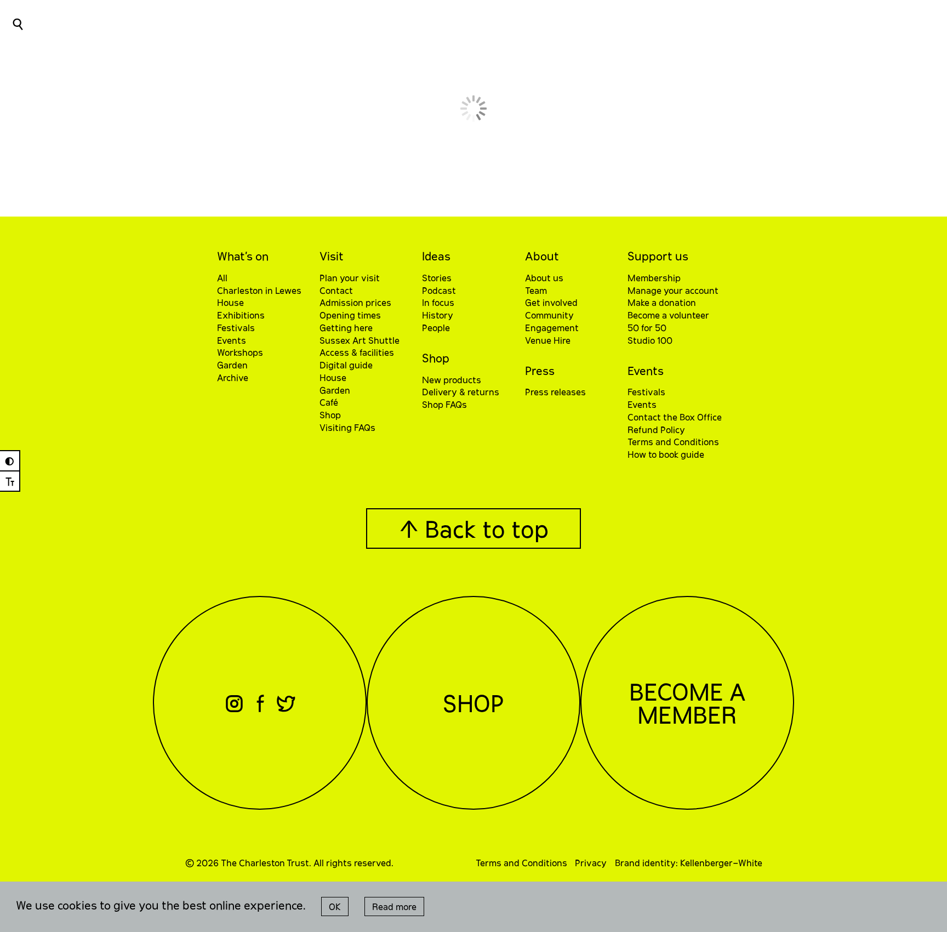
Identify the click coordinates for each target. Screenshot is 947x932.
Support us (657, 256)
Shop (435, 358)
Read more (394, 906)
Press (540, 370)
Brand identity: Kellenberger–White (688, 862)
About (542, 256)
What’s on (243, 256)
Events (645, 370)
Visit (332, 256)
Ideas (436, 256)
